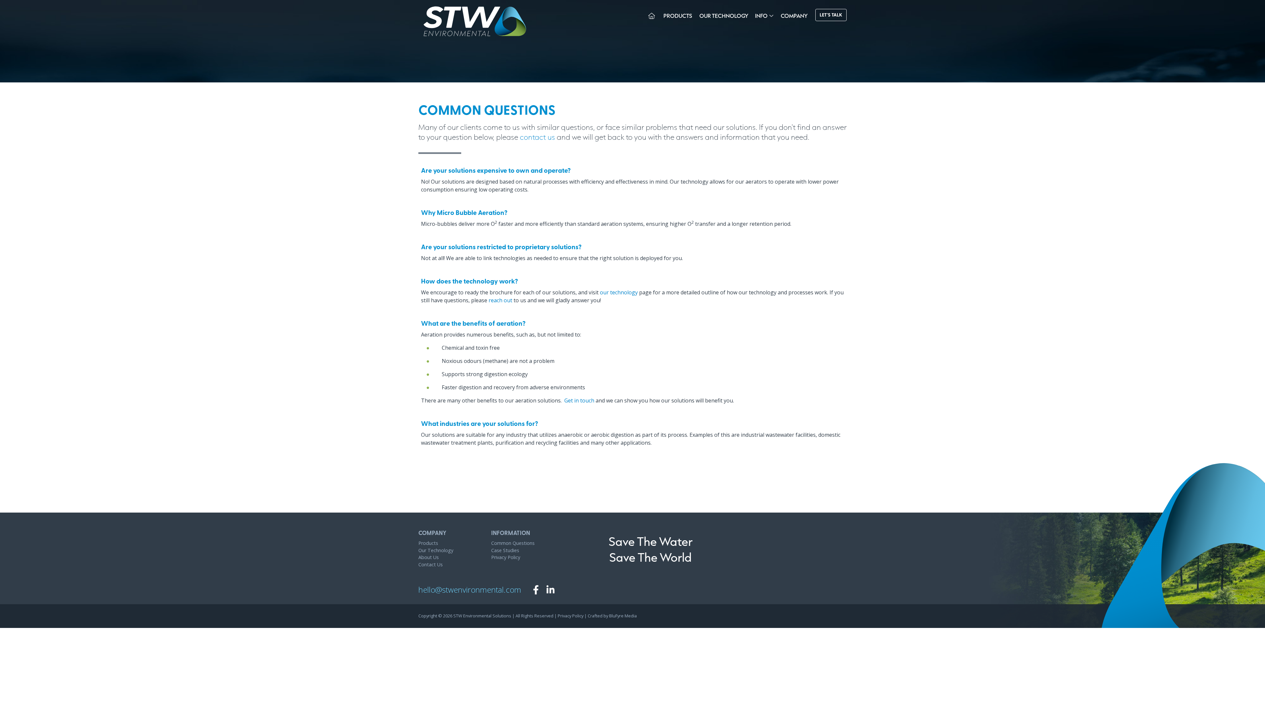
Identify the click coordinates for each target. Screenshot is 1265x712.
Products (677, 15)
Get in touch (579, 400)
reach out (500, 300)
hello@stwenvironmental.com (469, 589)
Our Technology (723, 15)
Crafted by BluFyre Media (612, 616)
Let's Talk (831, 15)
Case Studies (505, 550)
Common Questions (513, 543)
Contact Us (430, 564)
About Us (428, 557)
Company (794, 15)
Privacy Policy (505, 557)
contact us (537, 137)
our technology (619, 292)
